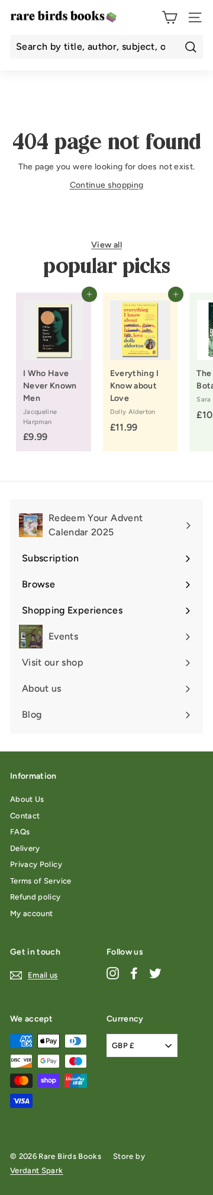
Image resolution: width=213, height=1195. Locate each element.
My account (31, 913)
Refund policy (35, 896)
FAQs (20, 831)
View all (106, 245)
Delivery (25, 848)
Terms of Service (41, 880)
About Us (27, 799)
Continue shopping (107, 185)
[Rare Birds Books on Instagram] (112, 973)
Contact (25, 815)
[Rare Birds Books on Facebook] (134, 973)
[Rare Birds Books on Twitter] (155, 973)
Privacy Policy (36, 864)
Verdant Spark (36, 1170)
